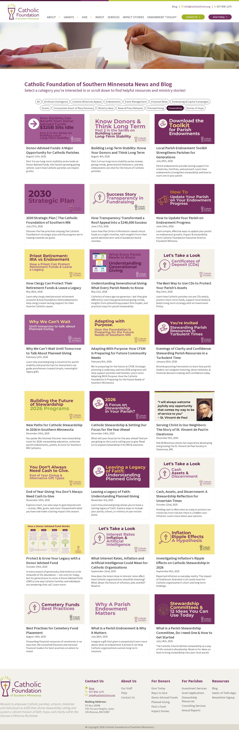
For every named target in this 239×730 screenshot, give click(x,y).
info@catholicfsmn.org (197, 6)
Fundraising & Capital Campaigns (190, 101)
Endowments (113, 101)
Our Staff (126, 688)
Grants (69, 17)
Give (84, 17)
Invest (99, 17)
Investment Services (194, 688)
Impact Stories (133, 17)
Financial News (159, 101)
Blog (174, 6)
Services (114, 17)
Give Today (219, 16)
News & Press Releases (130, 108)
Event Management (136, 101)
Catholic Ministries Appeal (87, 101)
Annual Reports (191, 710)
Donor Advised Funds (164, 697)
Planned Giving (155, 108)
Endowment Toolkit (162, 17)
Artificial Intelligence (56, 101)
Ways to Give (159, 693)
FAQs (124, 693)
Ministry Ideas (106, 108)
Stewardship (175, 108)
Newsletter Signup (223, 697)
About (51, 17)
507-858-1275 (224, 6)
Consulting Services (194, 706)
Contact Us (192, 16)
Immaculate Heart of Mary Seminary (74, 108)
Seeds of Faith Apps (224, 693)
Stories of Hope (195, 108)
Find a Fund (158, 706)
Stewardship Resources (189, 699)
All (38, 101)
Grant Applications (193, 693)
